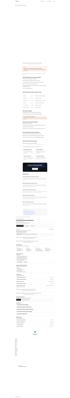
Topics (54, 1)
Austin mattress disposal (25, 299)
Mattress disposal (42, 1)
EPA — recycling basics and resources (28, 214)
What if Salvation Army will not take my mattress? (24, 311)
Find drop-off (32, 225)
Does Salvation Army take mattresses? (23, 304)
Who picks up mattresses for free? (22, 313)
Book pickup (18, 299)
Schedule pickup (26, 225)
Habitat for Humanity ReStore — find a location (29, 213)
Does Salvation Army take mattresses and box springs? (25, 309)
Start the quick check (20, 225)
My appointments (49, 1)
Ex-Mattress (17, 1)
